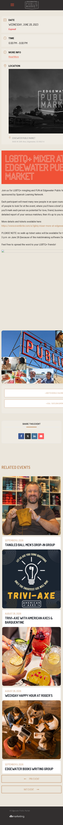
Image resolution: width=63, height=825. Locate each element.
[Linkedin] (34, 436)
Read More (14, 57)
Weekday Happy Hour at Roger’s (28, 695)
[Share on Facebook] (21, 436)
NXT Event (29, 789)
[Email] (41, 436)
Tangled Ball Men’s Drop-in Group (30, 545)
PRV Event (34, 778)
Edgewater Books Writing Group (29, 769)
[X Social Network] (28, 436)
